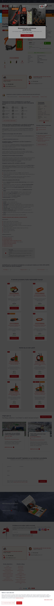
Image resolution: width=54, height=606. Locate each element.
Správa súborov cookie (48, 599)
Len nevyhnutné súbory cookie (8, 602)
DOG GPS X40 (27, 35)
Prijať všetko (19, 602)
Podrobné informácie (19, 597)
